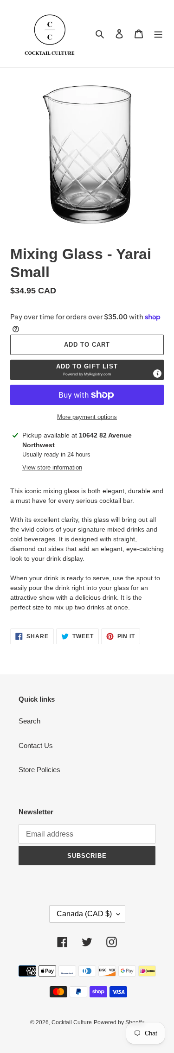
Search (29, 721)
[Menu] (158, 34)
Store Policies (39, 770)
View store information (52, 467)
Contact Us (36, 745)
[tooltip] (157, 373)
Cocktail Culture (72, 1022)
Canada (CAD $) (84, 914)
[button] (87, 370)
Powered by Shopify (119, 1022)
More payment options (87, 416)
